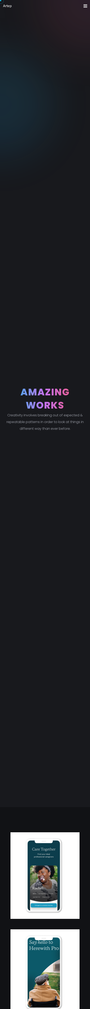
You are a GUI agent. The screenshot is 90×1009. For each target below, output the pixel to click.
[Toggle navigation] (85, 6)
